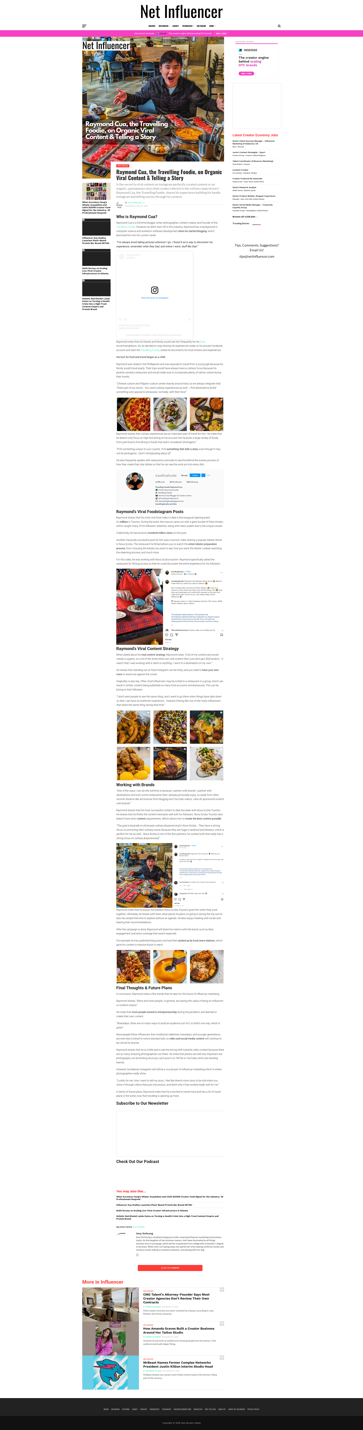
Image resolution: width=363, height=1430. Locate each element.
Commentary (154, 1409)
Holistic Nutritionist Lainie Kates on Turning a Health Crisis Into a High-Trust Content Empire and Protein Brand (96, 304)
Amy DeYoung (134, 202)
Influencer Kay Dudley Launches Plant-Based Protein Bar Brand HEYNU (95, 240)
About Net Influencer (236, 1409)
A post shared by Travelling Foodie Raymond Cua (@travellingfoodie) (157, 335)
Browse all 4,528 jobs (244, 216)
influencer (139, 1227)
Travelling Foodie (125, 226)
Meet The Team (210, 1409)
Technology (187, 25)
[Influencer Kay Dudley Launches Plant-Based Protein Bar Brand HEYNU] (96, 220)
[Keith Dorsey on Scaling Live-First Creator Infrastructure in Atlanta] (96, 250)
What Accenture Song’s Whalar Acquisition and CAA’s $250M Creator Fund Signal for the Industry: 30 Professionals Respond (96, 207)
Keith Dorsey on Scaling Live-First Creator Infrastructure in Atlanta (95, 271)
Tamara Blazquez (153, 1307)
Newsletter (198, 1409)
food (202, 341)
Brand (106, 1409)
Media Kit (222, 1409)
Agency (175, 25)
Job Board (201, 25)
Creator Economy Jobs (182, 1409)
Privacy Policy (253, 1409)
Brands (152, 25)
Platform (125, 1409)
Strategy (143, 1409)
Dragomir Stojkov (154, 1371)
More (211, 25)
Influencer (163, 25)
